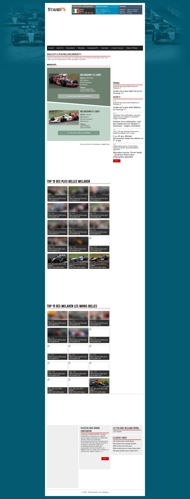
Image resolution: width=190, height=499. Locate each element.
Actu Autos (70, 48)
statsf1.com (105, 144)
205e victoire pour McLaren (122, 446)
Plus (116, 160)
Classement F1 (92, 48)
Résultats (81, 48)
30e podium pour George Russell (124, 443)
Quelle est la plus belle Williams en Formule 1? (127, 108)
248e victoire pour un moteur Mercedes (126, 448)
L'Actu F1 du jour (117, 48)
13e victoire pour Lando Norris (123, 441)
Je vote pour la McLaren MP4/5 (78, 133)
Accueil (51, 48)
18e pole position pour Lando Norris (125, 451)
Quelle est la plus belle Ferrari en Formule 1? (127, 92)
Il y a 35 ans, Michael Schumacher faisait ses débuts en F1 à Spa (128, 138)
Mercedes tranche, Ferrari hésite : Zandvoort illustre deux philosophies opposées (127, 154)
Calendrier (104, 48)
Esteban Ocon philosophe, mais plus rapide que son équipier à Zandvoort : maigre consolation (127, 123)
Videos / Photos (131, 48)
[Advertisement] (95, 30)
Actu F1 (60, 48)
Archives (105, 492)
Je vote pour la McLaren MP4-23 (79, 96)
